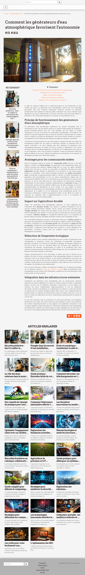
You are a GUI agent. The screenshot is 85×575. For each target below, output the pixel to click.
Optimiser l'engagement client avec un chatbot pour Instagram (16, 432)
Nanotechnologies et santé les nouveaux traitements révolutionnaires (66, 434)
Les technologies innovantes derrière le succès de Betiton (41, 517)
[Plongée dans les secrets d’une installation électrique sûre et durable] (12, 129)
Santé (42, 568)
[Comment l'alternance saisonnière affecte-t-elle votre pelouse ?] (42, 393)
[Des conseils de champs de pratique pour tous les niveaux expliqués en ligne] (17, 393)
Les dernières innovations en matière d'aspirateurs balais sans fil (68, 406)
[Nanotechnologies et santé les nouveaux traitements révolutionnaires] (68, 421)
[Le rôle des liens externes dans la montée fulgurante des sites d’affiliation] (17, 365)
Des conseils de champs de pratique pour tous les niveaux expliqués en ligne (16, 406)
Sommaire (53, 87)
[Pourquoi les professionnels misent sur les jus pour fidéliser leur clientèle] (12, 189)
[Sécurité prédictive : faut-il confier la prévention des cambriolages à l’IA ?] (12, 99)
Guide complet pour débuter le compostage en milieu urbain (16, 489)
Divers (42, 572)
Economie (42, 563)
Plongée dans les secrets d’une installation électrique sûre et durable (12, 143)
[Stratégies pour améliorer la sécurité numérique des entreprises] (42, 477)
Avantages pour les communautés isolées (52, 93)
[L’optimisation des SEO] (42, 534)
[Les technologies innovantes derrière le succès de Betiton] (42, 506)
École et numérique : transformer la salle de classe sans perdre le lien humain (12, 173)
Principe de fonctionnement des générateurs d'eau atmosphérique (52, 90)
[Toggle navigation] (6, 7)
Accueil (6, 14)
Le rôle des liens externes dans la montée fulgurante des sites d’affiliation (16, 378)
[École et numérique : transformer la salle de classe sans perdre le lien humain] (12, 158)
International (42, 565)
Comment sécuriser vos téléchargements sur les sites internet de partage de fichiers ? (68, 378)
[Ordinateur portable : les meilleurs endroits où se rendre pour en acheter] (68, 506)
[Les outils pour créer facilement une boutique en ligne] (17, 534)
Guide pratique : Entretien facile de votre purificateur (42, 376)
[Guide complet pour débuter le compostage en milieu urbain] (17, 477)
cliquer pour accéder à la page (53, 269)
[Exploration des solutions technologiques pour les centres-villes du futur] (68, 477)
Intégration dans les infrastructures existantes (52, 100)
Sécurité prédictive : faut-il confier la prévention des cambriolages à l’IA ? (12, 113)
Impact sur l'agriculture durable (52, 95)
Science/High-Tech (16, 14)
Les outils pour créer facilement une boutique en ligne (15, 545)
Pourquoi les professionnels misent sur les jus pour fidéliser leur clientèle (12, 203)
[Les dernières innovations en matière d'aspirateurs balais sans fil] (68, 393)
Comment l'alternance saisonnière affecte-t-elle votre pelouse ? (42, 404)
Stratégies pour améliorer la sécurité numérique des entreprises (41, 490)
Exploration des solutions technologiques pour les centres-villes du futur (68, 490)
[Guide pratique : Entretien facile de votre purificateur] (42, 365)
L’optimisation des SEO (42, 543)
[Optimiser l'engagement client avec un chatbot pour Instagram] (17, 421)
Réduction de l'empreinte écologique (53, 97)
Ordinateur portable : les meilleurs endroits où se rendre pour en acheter (68, 517)
